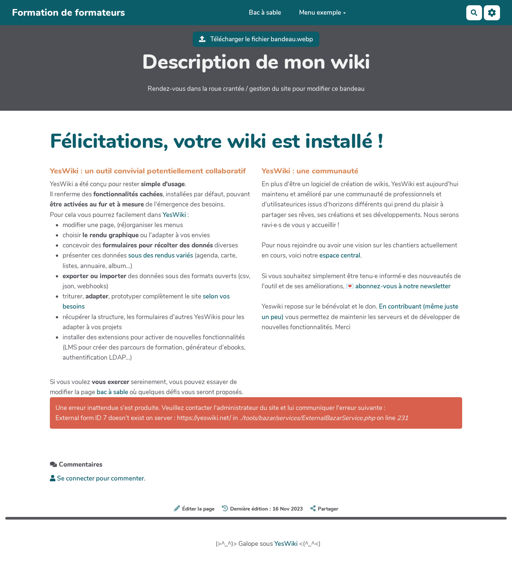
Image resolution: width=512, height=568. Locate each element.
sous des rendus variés (160, 255)
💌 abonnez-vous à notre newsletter (398, 286)
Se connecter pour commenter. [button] (100, 478)
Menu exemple (320, 12)
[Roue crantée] (492, 12)
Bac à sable (265, 12)
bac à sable (112, 392)
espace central (339, 255)
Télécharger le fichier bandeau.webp (261, 39)
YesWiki (174, 215)
